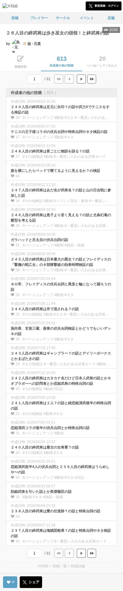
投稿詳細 (78, 566)
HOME (43, 566)
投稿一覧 (60, 566)
